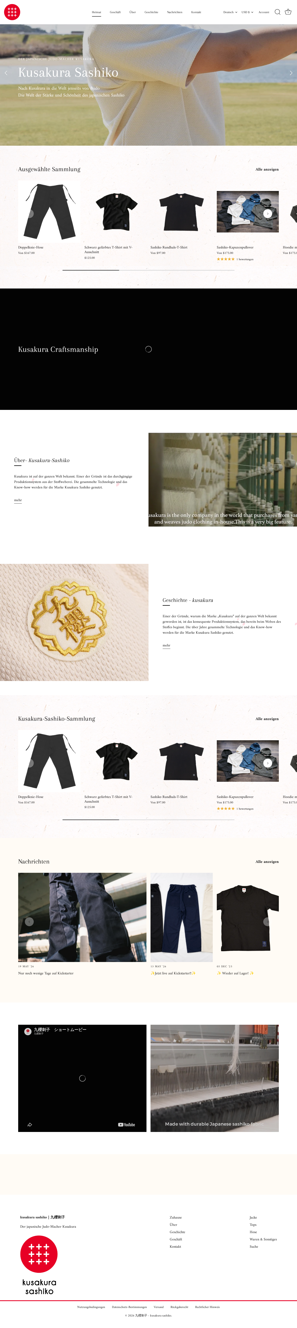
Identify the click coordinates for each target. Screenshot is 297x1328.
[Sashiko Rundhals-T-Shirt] (182, 211)
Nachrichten (174, 12)
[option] (148, 73)
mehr (18, 500)
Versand (159, 1307)
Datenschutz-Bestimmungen (129, 1307)
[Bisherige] (6, 72)
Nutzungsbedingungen (91, 1307)
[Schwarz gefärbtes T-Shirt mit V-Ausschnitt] (115, 211)
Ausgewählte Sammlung (49, 169)
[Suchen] (277, 12)
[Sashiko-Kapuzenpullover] (248, 211)
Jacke (253, 1218)
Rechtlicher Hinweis (207, 1307)
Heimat (96, 12)
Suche (254, 1247)
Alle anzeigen (267, 169)
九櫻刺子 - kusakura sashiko (153, 1315)
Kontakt (196, 12)
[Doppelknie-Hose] (49, 211)
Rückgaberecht (179, 1307)
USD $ (246, 12)
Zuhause (176, 1218)
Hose (253, 1232)
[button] (29, 213)
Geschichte (151, 12)
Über (133, 12)
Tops (253, 1225)
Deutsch (228, 12)
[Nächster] (290, 72)
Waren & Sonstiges (263, 1239)
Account (264, 12)
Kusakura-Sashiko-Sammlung (56, 718)
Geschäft (115, 12)
